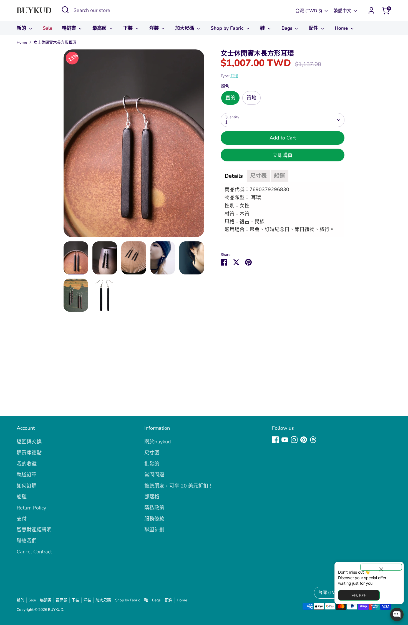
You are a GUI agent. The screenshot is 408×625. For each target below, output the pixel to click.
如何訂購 (27, 485)
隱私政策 (154, 507)
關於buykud (157, 441)
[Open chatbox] (397, 614)
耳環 (234, 76)
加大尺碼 (185, 28)
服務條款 (154, 519)
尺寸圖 (151, 452)
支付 (22, 519)
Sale (47, 28)
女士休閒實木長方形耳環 (55, 42)
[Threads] (313, 439)
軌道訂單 (27, 474)
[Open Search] (65, 9)
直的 (230, 97)
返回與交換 (29, 441)
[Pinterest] (303, 439)
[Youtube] (284, 439)
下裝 (128, 28)
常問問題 (154, 474)
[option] (134, 145)
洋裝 (154, 28)
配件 (314, 28)
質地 (251, 97)
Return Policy (31, 507)
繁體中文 (342, 11)
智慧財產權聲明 (34, 529)
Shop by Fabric (228, 28)
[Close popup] (381, 567)
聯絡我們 (27, 541)
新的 (22, 28)
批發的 (151, 464)
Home (342, 28)
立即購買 (283, 155)
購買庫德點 (29, 452)
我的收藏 (27, 464)
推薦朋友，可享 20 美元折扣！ (178, 485)
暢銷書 (69, 28)
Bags (287, 28)
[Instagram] (294, 439)
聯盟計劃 (154, 529)
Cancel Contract (34, 551)
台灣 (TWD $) (308, 11)
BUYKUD (55, 609)
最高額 (100, 28)
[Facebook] (275, 439)
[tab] (234, 176)
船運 (22, 496)
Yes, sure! (358, 595)
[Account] (371, 10)
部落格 (151, 496)
